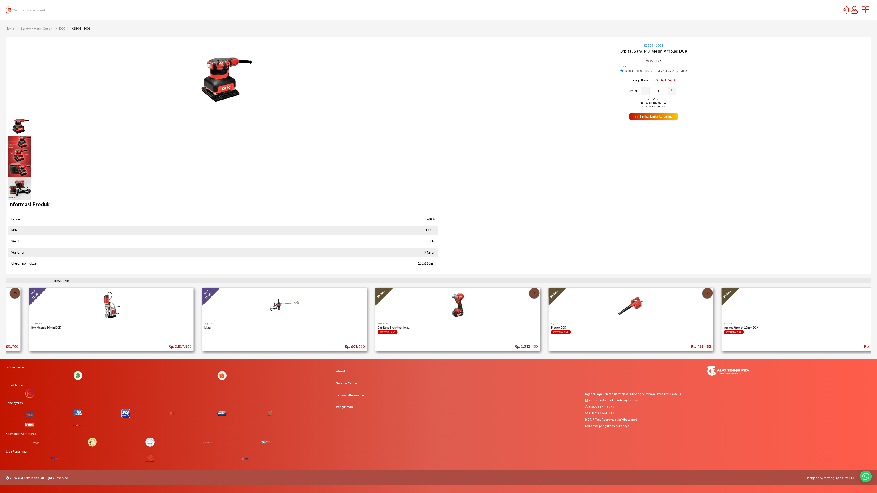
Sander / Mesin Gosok (36, 28)
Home (10, 28)
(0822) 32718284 (601, 406)
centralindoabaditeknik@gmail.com (614, 400)
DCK (62, 28)
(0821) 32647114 (601, 413)
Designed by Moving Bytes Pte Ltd (830, 478)
